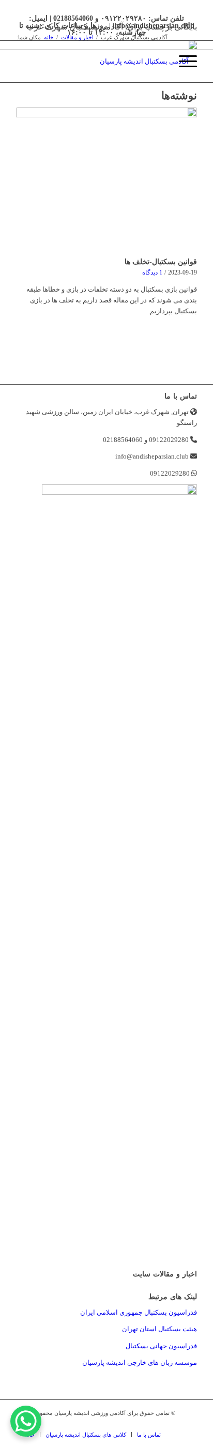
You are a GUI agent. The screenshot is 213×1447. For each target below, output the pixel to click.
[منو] (183, 61)
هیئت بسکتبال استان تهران (159, 1329)
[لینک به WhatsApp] (189, 1423)
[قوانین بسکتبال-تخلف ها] (106, 180)
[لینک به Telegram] (158, 1423)
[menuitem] (158, 61)
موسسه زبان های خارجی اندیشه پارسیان (139, 1362)
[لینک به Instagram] (173, 1423)
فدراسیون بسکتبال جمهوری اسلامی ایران (138, 1312)
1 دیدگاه (152, 272)
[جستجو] (158, 61)
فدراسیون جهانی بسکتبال (161, 1346)
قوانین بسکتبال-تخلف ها (161, 261)
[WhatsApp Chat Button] (25, 1421)
